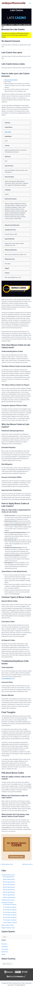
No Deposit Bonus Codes (16, 856)
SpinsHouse (5, 951)
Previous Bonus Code (6, 864)
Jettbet (3, 954)
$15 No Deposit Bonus (9, 882)
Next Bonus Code (27, 864)
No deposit (11, 24)
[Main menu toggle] (29, 3)
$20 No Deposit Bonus (9, 884)
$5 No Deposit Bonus (8, 877)
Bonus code (27, 24)
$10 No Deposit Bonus (9, 879)
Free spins (19, 24)
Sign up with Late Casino (11, 80)
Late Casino (8, 132)
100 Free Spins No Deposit (10, 922)
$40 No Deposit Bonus (9, 892)
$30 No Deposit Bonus (9, 889)
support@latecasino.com (8, 678)
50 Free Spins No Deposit (9, 917)
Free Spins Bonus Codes (8, 900)
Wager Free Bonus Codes (8, 927)
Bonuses (4, 24)
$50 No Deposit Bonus (9, 895)
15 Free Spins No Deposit (9, 907)
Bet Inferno (4, 944)
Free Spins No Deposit (7, 902)
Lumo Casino (5, 949)
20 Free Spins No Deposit (9, 909)
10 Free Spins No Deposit (9, 904)
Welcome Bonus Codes (8, 925)
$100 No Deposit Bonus (9, 897)
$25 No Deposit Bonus (9, 887)
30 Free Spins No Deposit (9, 915)
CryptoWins (5, 946)
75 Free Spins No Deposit (9, 920)
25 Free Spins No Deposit (9, 912)
